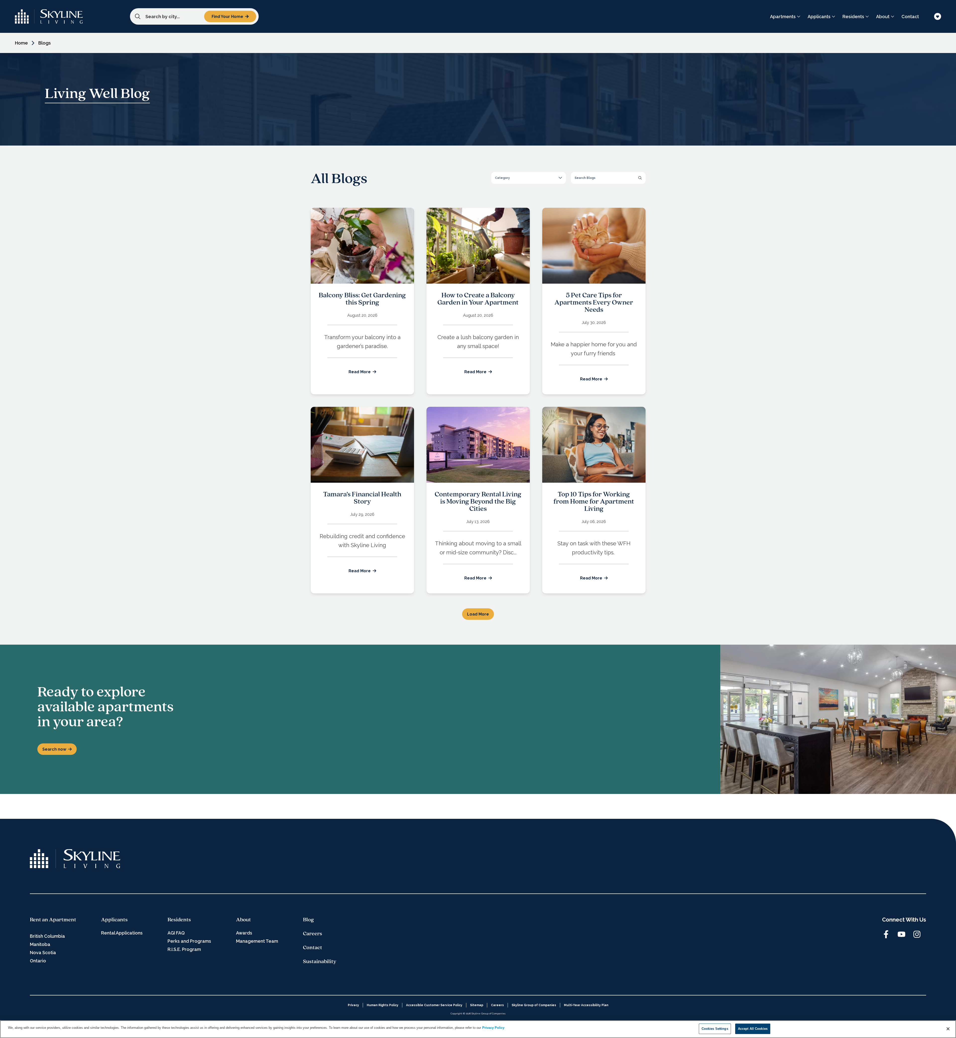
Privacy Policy (493, 1028)
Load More (478, 614)
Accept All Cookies (753, 1029)
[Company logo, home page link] (49, 16)
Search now (54, 749)
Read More (360, 371)
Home (21, 43)
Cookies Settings (715, 1029)
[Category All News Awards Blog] (528, 178)
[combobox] (194, 16)
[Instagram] (917, 934)
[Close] (948, 1028)
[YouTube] (901, 934)
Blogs (44, 43)
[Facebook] (886, 934)
